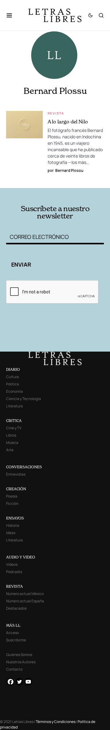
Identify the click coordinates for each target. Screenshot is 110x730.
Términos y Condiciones (55, 721)
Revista (56, 113)
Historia (12, 525)
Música (12, 442)
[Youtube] (28, 682)
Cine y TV (13, 428)
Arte (9, 449)
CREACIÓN (16, 489)
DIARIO (13, 369)
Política (12, 384)
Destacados (16, 608)
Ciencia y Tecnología (23, 398)
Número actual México (25, 593)
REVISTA (14, 586)
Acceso (12, 632)
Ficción (12, 503)
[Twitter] (19, 682)
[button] (12, 15)
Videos (11, 564)
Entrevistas (15, 474)
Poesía (11, 496)
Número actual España (25, 601)
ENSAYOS (15, 518)
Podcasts (14, 571)
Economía (14, 391)
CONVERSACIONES (24, 467)
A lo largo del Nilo (68, 122)
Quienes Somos (19, 654)
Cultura (12, 376)
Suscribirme (16, 640)
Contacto (14, 669)
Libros (11, 435)
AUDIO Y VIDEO (20, 557)
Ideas (10, 532)
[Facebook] (10, 682)
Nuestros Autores (20, 661)
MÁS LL (13, 625)
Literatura (14, 406)
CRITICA (14, 420)
